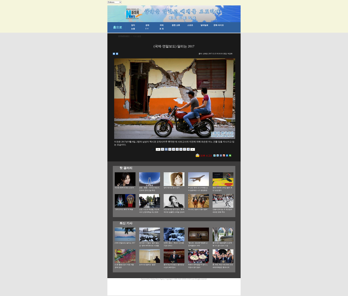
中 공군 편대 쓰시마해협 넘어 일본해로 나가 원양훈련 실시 (198, 190)
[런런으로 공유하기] (227, 155)
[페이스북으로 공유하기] (221, 155)
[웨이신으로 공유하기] (230, 155)
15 (177, 149)
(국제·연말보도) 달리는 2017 (125, 243)
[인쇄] (117, 54)
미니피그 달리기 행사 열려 (197, 209)
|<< (153, 149)
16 (181, 149)
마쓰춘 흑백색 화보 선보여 (124, 188)
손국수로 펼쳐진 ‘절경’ (147, 265)
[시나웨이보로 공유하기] (224, 155)
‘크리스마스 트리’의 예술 (124, 209)
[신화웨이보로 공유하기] (214, 155)
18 (188, 149)
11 (162, 149)
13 (170, 149)
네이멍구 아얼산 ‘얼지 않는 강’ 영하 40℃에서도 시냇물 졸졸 (149, 245)
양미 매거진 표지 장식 (172, 188)
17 (184, 149)
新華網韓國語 (124, 36)
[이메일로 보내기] (114, 54)
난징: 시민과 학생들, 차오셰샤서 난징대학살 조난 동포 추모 (149, 212)
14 (173, 149)
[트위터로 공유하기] (218, 155)
